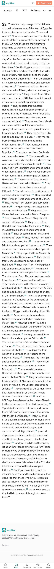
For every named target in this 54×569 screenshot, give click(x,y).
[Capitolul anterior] (3, 284)
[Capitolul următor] (50, 284)
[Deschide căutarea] (33, 3)
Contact (5, 545)
